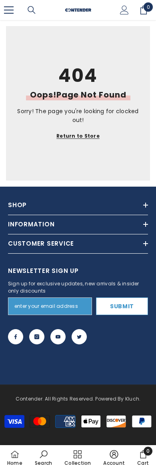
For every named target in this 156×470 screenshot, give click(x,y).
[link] (43, 457)
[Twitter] (79, 336)
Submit (122, 306)
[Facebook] (15, 336)
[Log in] (124, 10)
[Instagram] (36, 336)
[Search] (31, 10)
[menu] (9, 10)
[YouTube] (58, 336)
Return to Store (78, 135)
